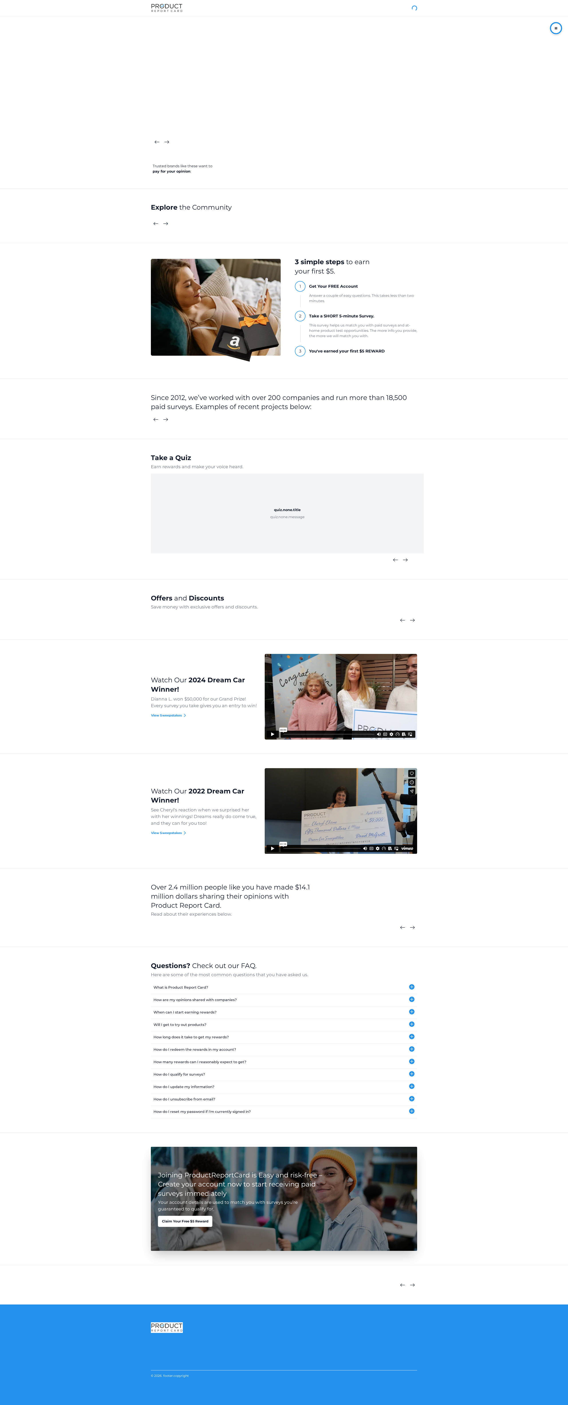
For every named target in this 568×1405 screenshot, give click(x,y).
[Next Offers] (412, 620)
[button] (284, 988)
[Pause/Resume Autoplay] (556, 28)
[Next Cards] (167, 142)
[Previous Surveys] (156, 420)
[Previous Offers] (402, 620)
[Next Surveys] (165, 420)
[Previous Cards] (157, 142)
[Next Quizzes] (405, 560)
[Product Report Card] (167, 8)
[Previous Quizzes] (395, 560)
